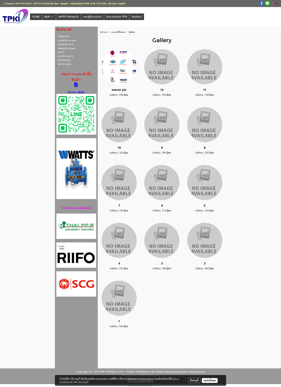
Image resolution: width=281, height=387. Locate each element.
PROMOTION (63, 36)
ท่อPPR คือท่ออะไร (68, 17)
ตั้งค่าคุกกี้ (194, 380)
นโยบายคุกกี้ (83, 382)
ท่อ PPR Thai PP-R (65, 56)
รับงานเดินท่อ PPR (116, 17)
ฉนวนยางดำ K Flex (66, 44)
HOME (36, 17)
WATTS (61, 52)
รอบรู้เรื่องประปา (92, 17)
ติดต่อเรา (137, 17)
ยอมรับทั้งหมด (210, 380)
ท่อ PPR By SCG (64, 60)
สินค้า (47, 17)
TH (276, 3)
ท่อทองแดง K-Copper (67, 48)
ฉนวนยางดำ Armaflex (67, 40)
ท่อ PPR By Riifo (64, 64)
